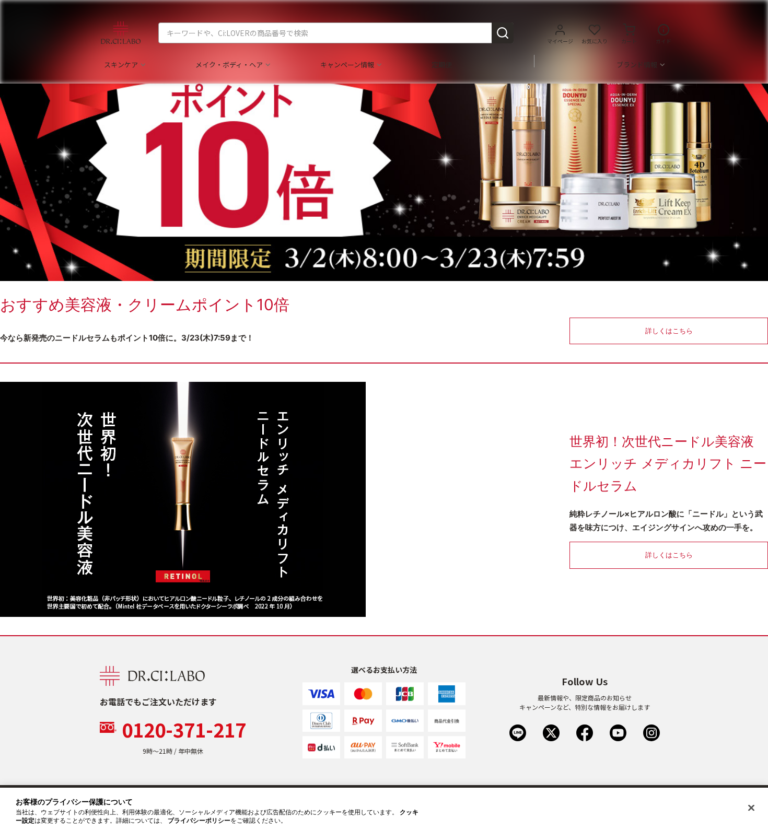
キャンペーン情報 (347, 64)
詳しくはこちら (669, 330)
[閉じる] (751, 808)
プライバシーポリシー (199, 820)
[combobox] (336, 32)
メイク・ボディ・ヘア (229, 64)
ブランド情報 (636, 64)
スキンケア (121, 64)
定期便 (442, 64)
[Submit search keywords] (503, 32)
